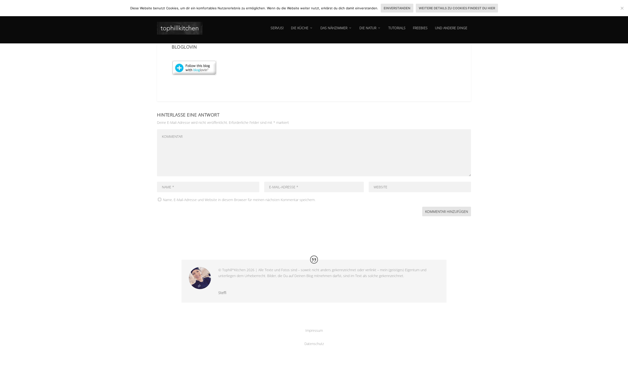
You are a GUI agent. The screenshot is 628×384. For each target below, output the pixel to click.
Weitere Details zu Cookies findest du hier (457, 8)
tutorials (397, 28)
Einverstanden (397, 8)
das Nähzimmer (333, 28)
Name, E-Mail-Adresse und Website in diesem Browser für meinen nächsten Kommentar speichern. (239, 199)
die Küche (299, 28)
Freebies (420, 28)
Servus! (277, 28)
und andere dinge (451, 28)
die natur (367, 28)
